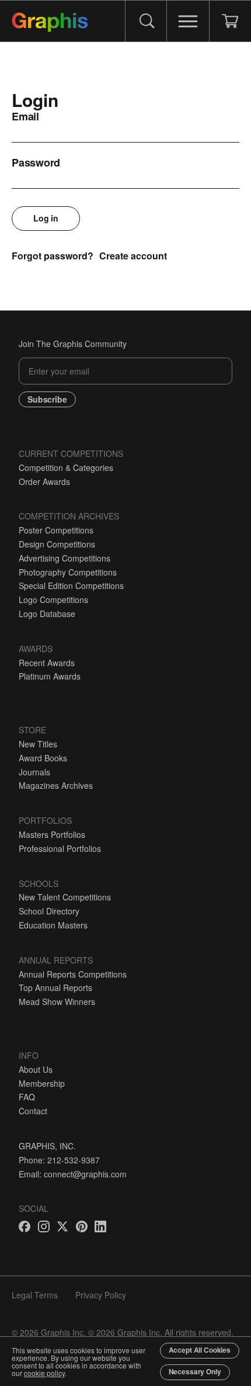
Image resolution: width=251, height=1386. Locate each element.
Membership (42, 1083)
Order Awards (44, 481)
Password (36, 162)
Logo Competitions (53, 599)
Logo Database (47, 613)
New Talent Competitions (65, 897)
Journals (34, 772)
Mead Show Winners (57, 1001)
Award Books (43, 758)
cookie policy (44, 1373)
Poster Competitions (56, 530)
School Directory (49, 911)
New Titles (38, 744)
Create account (133, 255)
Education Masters (53, 925)
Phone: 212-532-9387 (59, 1160)
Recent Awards (47, 662)
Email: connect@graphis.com (73, 1174)
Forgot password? (52, 255)
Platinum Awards (50, 676)
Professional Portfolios (60, 848)
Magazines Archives (56, 785)
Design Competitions (57, 544)
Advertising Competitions (64, 558)
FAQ (27, 1097)
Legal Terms (35, 1295)
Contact (33, 1111)
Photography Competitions (68, 572)
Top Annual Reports (55, 987)
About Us (36, 1069)
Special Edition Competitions (71, 585)
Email (25, 116)
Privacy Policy (100, 1295)
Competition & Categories (66, 467)
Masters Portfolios (52, 834)
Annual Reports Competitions (73, 974)
